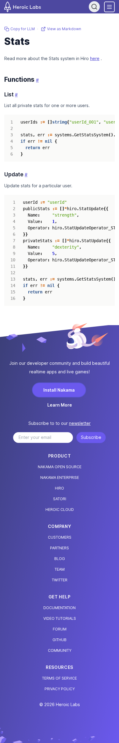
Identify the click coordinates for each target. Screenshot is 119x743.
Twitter (59, 580)
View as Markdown (64, 29)
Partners (59, 548)
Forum (60, 629)
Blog (59, 558)
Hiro (59, 488)
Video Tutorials (59, 618)
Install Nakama (59, 390)
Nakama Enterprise (59, 477)
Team (60, 569)
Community (59, 650)
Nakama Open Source (59, 467)
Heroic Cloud (59, 509)
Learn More (59, 404)
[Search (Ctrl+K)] (94, 6)
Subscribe (91, 437)
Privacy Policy (60, 689)
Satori (59, 499)
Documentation (59, 607)
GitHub (59, 639)
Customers (59, 537)
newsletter (80, 423)
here (94, 58)
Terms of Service (59, 678)
